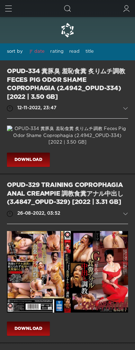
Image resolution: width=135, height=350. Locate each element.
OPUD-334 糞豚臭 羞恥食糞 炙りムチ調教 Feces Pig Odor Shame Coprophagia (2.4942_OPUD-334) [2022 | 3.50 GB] (66, 84)
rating (57, 51)
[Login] (126, 8)
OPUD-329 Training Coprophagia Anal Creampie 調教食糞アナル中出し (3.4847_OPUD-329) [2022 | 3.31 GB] (65, 193)
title (90, 51)
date (39, 51)
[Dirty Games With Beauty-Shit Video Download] (67, 30)
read (74, 51)
